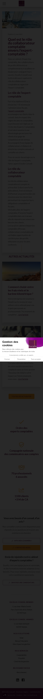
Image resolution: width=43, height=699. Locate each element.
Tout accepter (36, 359)
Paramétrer (21, 359)
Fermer (7, 359)
